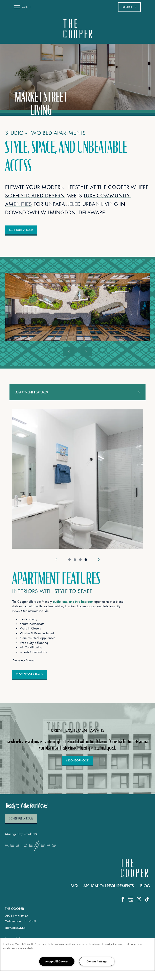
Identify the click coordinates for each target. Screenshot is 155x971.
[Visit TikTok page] (147, 899)
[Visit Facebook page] (123, 899)
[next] (86, 351)
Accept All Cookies (57, 961)
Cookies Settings (97, 961)
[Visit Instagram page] (139, 899)
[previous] (68, 351)
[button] (129, 7)
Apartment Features (32, 392)
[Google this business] (131, 899)
